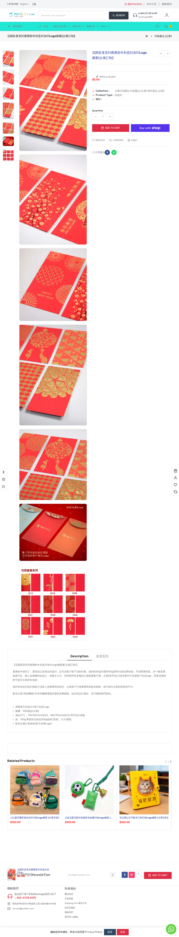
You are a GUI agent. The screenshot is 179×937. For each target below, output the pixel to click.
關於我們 (69, 894)
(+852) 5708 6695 (147, 13)
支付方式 (151, 4)
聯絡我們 (167, 4)
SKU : (99, 99)
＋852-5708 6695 (25, 898)
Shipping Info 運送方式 (76, 903)
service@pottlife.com (23, 908)
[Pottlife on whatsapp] (3, 486)
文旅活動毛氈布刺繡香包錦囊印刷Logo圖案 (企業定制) (89, 817)
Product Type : (104, 95)
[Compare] (175, 491)
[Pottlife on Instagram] (3, 479)
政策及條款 (70, 907)
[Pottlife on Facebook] (3, 472)
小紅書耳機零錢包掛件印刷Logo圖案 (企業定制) (34, 817)
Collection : (102, 91)
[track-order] (35, 4)
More (103, 26)
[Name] (113, 875)
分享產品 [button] (99, 152)
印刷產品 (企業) (163, 36)
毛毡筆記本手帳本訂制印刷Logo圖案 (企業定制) (143, 817)
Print (134, 140)
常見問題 (69, 898)
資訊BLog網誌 (71, 917)
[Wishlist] (175, 484)
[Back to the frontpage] (146, 36)
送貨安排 (102, 656)
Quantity (97, 110)
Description (79, 656)
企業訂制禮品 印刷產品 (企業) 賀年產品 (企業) (139, 90)
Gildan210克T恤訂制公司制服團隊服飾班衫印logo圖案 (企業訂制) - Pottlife (149, 915)
